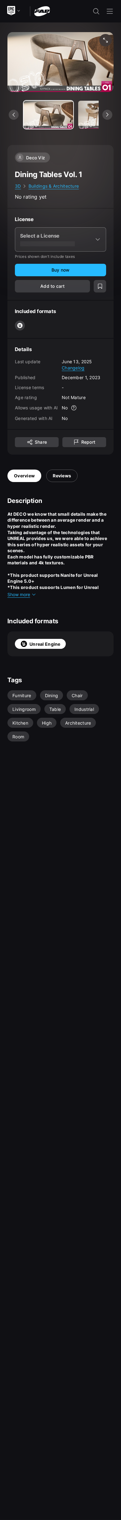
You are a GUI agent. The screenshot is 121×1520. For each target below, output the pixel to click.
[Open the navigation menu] (110, 11)
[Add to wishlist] (100, 286)
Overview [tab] (24, 475)
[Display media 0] (48, 115)
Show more (18, 594)
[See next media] (107, 115)
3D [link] (18, 186)
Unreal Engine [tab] (44, 644)
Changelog (73, 367)
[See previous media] (14, 115)
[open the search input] (96, 11)
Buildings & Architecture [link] (54, 186)
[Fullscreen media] (105, 40)
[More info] (74, 408)
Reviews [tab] (62, 475)
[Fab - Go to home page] (42, 10)
